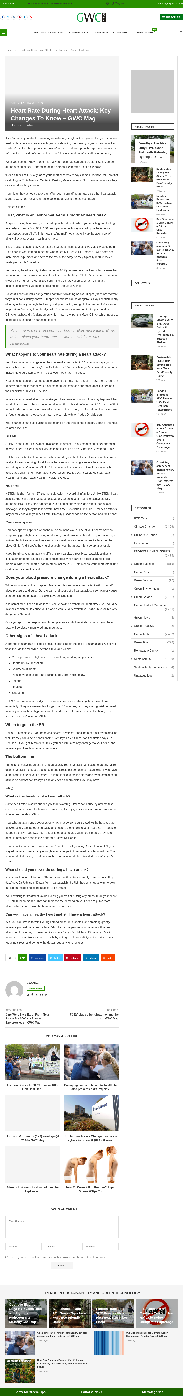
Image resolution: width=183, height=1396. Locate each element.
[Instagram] (13, 17)
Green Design (154, 580)
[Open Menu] (3, 32)
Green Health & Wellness (48, 32)
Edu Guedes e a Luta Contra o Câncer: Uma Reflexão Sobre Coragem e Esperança (165, 436)
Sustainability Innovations (154, 667)
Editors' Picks (91, 1392)
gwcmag (33, 982)
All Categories (152, 1392)
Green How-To (121, 32)
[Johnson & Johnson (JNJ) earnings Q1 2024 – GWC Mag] (32, 1113)
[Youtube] (31, 17)
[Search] (181, 32)
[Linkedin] (25, 17)
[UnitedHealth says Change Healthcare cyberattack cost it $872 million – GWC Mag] (91, 1113)
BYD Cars (154, 518)
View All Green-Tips (31, 1392)
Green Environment (154, 588)
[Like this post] (23, 957)
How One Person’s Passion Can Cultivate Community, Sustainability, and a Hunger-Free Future (62, 1363)
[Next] (23, 4)
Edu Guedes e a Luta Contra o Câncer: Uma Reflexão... (165, 226)
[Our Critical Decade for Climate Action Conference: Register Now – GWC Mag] (109, 1343)
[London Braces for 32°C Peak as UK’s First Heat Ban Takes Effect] (32, 1062)
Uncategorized (154, 675)
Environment (154, 543)
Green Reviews (146, 31)
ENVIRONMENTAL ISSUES (154, 552)
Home (8, 50)
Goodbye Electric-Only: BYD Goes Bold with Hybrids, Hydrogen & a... (153, 150)
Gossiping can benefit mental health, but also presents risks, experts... (165, 253)
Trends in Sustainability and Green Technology (91, 1293)
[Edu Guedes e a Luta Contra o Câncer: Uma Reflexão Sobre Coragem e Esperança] (142, 225)
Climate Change (154, 526)
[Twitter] (8, 17)
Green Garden (154, 597)
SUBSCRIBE (172, 17)
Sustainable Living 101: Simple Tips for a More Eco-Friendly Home (164, 178)
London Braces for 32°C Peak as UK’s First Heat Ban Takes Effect (164, 400)
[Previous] (20, 4)
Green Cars (154, 572)
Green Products (154, 625)
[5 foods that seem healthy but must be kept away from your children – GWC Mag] (32, 1164)
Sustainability (154, 658)
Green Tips (154, 642)
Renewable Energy (154, 650)
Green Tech (101, 32)
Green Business (78, 32)
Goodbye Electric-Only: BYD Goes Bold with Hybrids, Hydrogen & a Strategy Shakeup (165, 329)
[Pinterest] (19, 17)
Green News (154, 617)
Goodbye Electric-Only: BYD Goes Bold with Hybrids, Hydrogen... (66, 4)
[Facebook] (2, 17)
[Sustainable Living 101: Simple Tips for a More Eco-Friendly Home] (142, 174)
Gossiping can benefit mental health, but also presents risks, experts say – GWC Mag (165, 475)
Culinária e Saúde (154, 535)
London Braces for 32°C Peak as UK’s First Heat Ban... (164, 203)
